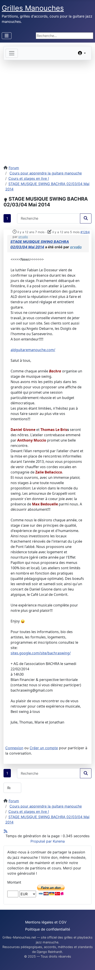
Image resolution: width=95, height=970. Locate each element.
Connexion (14, 748)
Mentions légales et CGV (45, 922)
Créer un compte (44, 748)
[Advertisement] (47, 110)
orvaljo (23, 237)
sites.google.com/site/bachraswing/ (41, 653)
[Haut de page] (87, 961)
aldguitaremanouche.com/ (33, 349)
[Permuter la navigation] (6, 35)
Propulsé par (41, 841)
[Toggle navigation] (12, 53)
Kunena (59, 841)
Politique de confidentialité (47, 929)
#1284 (85, 232)
